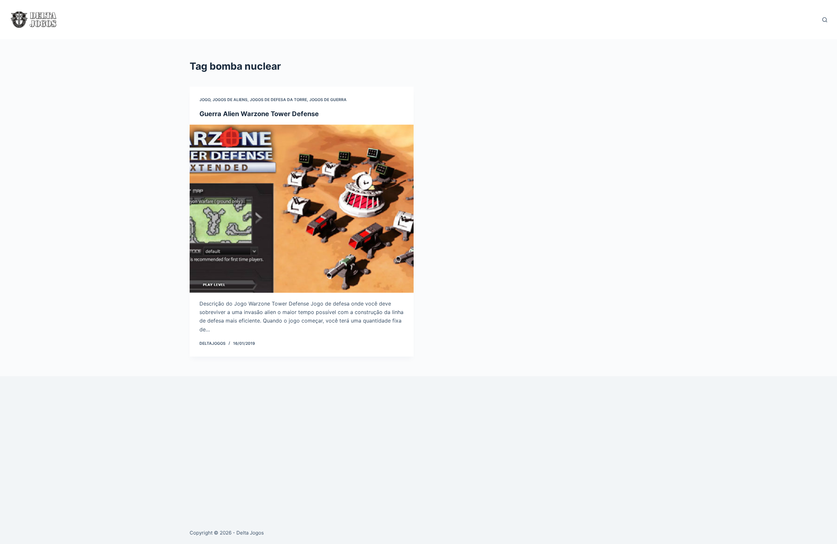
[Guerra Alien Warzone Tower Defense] (302, 209)
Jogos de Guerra (328, 99)
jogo (204, 99)
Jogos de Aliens (230, 99)
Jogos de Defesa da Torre (278, 99)
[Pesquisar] (824, 19)
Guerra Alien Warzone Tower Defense (259, 114)
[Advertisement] (386, 445)
